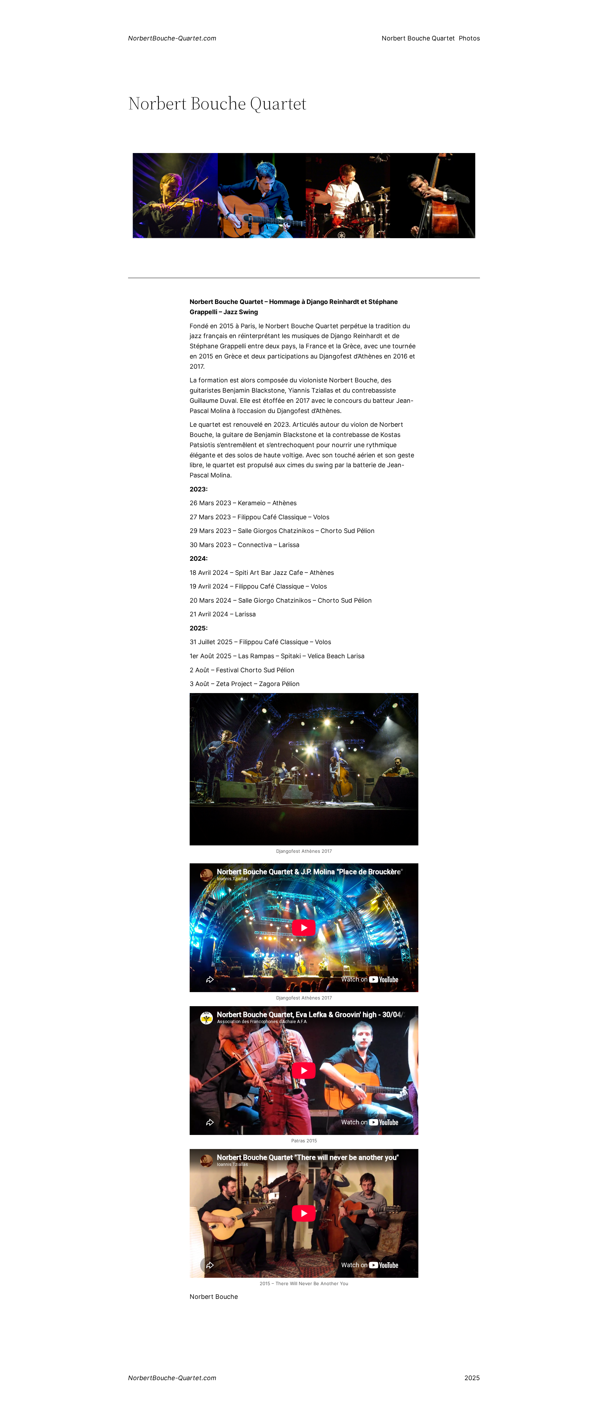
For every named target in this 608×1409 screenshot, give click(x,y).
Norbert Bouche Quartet (418, 38)
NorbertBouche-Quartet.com (172, 38)
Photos (469, 38)
